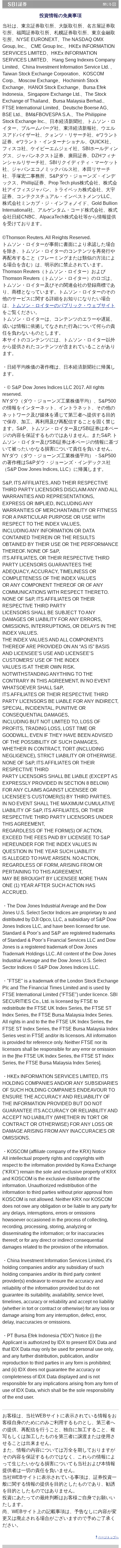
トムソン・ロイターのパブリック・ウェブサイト (63, 305)
